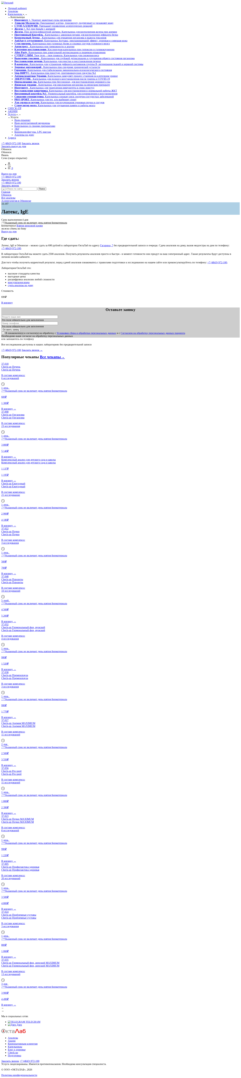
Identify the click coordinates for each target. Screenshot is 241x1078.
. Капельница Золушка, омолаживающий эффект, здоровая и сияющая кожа (70, 40)
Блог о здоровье (17, 1049)
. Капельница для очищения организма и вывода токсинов (60, 37)
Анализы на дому (24, 134)
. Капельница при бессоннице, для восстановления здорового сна (62, 81)
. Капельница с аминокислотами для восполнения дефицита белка (66, 34)
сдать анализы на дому (20, 285)
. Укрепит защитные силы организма (42, 20)
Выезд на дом (9, 173)
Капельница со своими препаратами (34, 126)
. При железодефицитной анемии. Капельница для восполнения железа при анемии (65, 31)
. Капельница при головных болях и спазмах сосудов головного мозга (62, 43)
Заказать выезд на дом (13, 146)
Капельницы (15, 14)
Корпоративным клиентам (23, 1043)
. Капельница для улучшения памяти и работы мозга (54, 105)
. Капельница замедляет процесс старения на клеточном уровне (66, 76)
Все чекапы (52, 357)
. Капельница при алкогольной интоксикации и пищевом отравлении (60, 52)
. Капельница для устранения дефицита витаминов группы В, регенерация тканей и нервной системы (78, 64)
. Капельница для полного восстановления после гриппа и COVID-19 (62, 79)
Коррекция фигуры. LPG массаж (32, 132)
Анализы (13, 11)
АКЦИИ (13, 111)
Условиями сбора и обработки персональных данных (86, 333)
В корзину (7, 302)
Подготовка (14, 1055)
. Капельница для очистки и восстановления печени (57, 61)
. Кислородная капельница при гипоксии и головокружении (64, 49)
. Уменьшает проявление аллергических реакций (53, 26)
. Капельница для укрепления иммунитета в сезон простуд (54, 87)
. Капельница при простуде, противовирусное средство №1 (55, 73)
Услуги (12, 114)
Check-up (13, 1052)
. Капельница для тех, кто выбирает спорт (45, 99)
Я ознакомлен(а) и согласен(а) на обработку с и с (95, 333)
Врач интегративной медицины (32, 123)
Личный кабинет (17, 8)
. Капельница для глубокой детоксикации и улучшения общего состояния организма (74, 58)
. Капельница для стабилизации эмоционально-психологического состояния (63, 70)
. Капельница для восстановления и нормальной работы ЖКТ (65, 90)
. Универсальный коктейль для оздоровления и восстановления (65, 93)
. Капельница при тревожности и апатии (44, 46)
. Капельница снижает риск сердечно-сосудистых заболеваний (64, 96)
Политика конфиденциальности (19, 1075)
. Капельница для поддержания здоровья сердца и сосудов (59, 102)
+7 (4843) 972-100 (11, 143)
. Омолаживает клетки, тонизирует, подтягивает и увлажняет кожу (63, 23)
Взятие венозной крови (30, 225)
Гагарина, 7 (106, 245)
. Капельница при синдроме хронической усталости (57, 67)
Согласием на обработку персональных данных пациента (153, 333)
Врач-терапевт (22, 120)
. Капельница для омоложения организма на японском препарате (62, 84)
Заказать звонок (30, 143)
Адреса (12, 137)
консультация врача (19, 282)
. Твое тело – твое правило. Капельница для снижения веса (56, 55)
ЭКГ (17, 129)
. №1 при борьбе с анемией (34, 28)
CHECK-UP (14, 108)
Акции (12, 1040)
